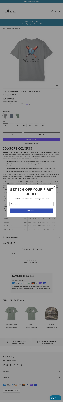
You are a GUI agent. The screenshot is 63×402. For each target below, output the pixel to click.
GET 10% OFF (31, 210)
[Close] (54, 187)
